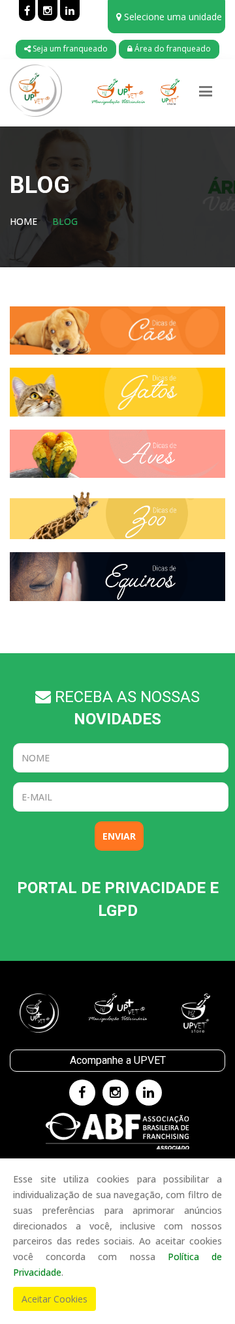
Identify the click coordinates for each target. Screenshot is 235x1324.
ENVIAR (119, 836)
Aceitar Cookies (54, 1299)
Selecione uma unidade (171, 16)
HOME (23, 221)
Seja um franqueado (69, 48)
